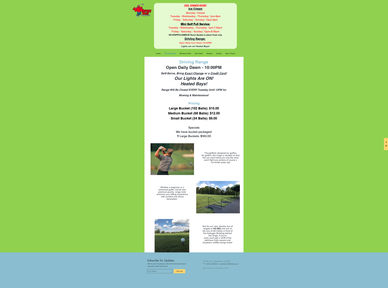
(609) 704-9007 (212, 264)
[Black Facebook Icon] (386, 142)
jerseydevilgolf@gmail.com (228, 264)
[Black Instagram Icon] (386, 146)
